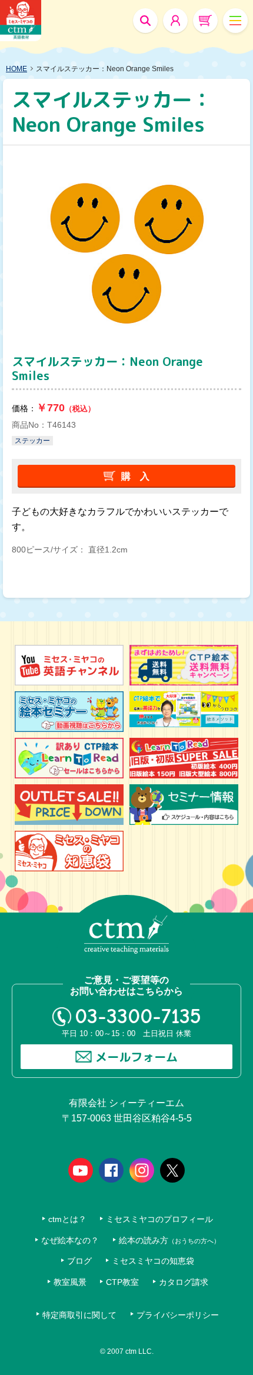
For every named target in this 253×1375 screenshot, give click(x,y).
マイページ (175, 20)
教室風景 (70, 1282)
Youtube (80, 1170)
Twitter (172, 1170)
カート (205, 20)
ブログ (79, 1261)
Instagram (141, 1170)
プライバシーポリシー (178, 1315)
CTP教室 (122, 1282)
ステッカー (32, 441)
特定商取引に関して (79, 1315)
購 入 (135, 476)
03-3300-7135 (138, 1016)
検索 (145, 20)
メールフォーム (136, 1056)
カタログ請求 (183, 1282)
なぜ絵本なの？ (70, 1240)
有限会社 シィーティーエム (20, 20)
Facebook (111, 1170)
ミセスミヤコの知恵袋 (153, 1261)
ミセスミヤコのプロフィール (159, 1219)
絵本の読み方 (169, 1240)
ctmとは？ (67, 1219)
